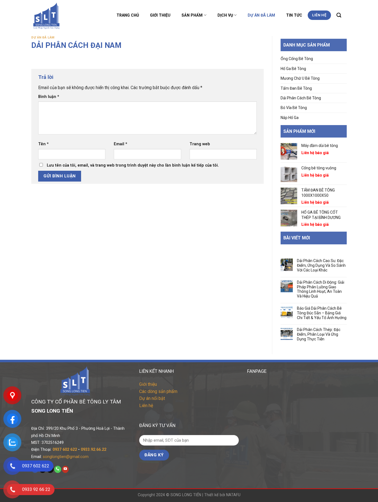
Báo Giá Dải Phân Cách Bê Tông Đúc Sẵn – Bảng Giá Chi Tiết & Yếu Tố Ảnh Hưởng (321, 313)
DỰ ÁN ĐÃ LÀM (261, 15)
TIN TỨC (294, 15)
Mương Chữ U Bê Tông (300, 78)
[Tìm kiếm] (339, 15)
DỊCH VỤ (225, 15)
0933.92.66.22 (93, 449)
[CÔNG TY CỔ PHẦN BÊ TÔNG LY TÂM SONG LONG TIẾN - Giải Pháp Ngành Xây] (61, 15)
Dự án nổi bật (152, 398)
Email (120, 144)
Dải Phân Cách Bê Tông (301, 98)
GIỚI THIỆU (160, 15)
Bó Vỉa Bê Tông (294, 107)
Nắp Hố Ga (290, 117)
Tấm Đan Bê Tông (296, 88)
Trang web (200, 144)
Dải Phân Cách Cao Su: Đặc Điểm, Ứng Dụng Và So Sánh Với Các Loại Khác (321, 265)
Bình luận (48, 96)
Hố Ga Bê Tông (293, 68)
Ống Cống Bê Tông (297, 58)
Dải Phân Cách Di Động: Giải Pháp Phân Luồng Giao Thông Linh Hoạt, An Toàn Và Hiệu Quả (320, 289)
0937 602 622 (65, 449)
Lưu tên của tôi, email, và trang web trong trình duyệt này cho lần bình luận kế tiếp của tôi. (133, 165)
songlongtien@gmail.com (66, 456)
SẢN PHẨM (192, 15)
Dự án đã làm (43, 37)
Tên (43, 144)
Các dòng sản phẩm (158, 391)
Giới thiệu (148, 384)
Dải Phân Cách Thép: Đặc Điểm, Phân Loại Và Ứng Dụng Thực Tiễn (318, 334)
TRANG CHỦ (127, 15)
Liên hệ (146, 405)
